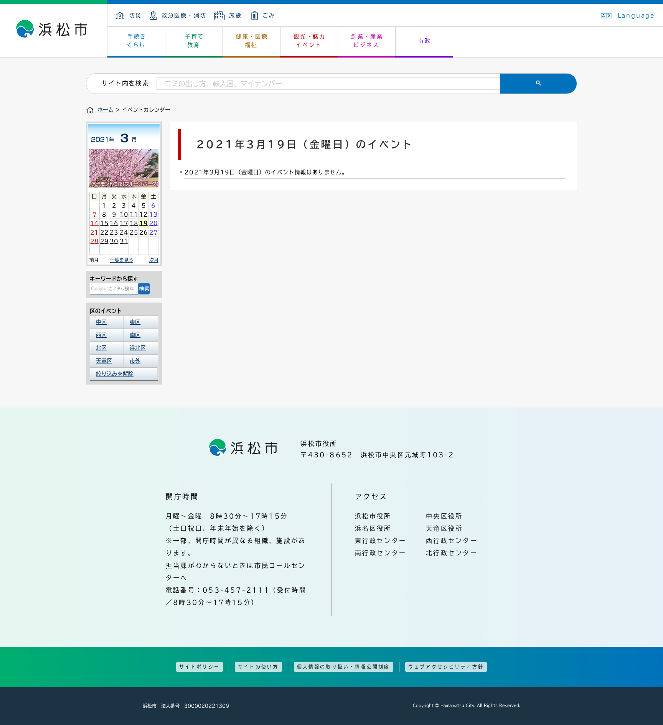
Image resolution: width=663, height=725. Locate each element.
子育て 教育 (194, 41)
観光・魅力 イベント (310, 41)
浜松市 (53, 31)
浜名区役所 (373, 528)
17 (124, 223)
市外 (135, 360)
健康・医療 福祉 (252, 41)
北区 (101, 347)
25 (134, 232)
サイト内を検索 (125, 83)
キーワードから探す (114, 278)
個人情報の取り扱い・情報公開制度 (343, 666)
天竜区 (104, 360)
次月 (153, 260)
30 (114, 241)
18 (134, 223)
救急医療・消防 (184, 15)
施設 (235, 15)
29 (104, 241)
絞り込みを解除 (115, 373)
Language (636, 15)
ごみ (268, 15)
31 (124, 241)
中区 (101, 322)
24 (124, 232)
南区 (135, 335)
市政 (424, 40)
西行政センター (452, 541)
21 (94, 232)
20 (153, 223)
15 (104, 223)
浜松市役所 (373, 516)
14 (94, 223)
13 (153, 214)
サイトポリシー (199, 666)
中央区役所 (444, 516)
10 (124, 214)
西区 (101, 335)
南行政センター (381, 553)
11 (134, 214)
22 (104, 232)
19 (143, 223)
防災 (135, 15)
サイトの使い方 (258, 666)
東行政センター (381, 541)
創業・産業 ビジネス (367, 41)
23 (114, 232)
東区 (135, 322)
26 (143, 232)
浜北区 (138, 347)
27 (153, 232)
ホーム (105, 109)
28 (94, 241)
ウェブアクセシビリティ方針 (446, 666)
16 (114, 223)
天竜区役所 (444, 528)
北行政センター (452, 553)
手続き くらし (137, 41)
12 (143, 214)
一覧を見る (121, 260)
